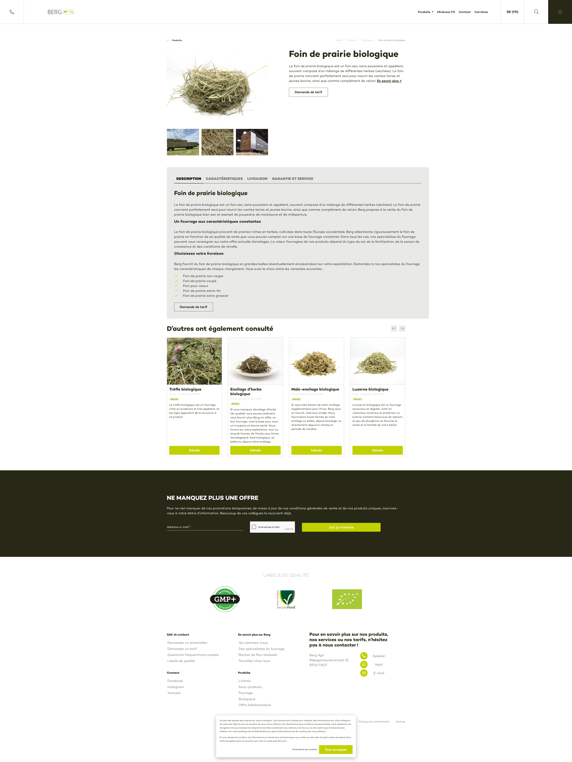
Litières (245, 681)
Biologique (367, 40)
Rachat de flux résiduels (258, 655)
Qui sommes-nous (253, 643)
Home (339, 40)
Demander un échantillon (187, 643)
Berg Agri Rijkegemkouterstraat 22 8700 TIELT (329, 660)
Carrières (481, 12)
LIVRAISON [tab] (257, 178)
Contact (465, 12)
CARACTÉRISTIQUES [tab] (224, 178)
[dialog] (286, 736)
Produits (424, 12)
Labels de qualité (181, 661)
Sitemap (400, 721)
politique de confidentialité (252, 731)
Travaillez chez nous (254, 661)
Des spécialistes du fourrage (262, 649)
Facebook (175, 681)
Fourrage (246, 693)
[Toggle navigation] (560, 12)
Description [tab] (188, 178)
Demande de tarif (193, 307)
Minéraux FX (446, 12)
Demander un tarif (182, 649)
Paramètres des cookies (304, 749)
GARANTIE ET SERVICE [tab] (292, 178)
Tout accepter (336, 749)
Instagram (175, 687)
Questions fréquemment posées (193, 655)
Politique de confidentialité (374, 721)
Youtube (174, 693)
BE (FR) (512, 12)
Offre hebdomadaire (255, 705)
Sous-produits (250, 687)
